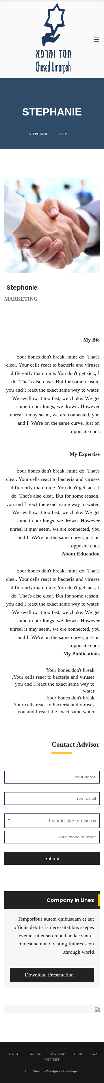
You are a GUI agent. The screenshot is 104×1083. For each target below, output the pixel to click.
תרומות (14, 1053)
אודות (78, 1053)
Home (64, 134)
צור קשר (35, 1053)
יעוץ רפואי (57, 1053)
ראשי (95, 1053)
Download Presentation (49, 975)
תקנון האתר (52, 1059)
